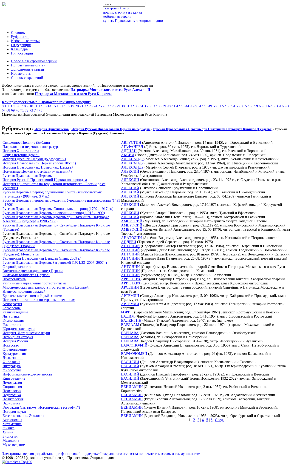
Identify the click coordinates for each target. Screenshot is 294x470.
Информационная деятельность (27, 374)
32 (132, 106)
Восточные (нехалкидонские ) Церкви (33, 271)
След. (219, 420)
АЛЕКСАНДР (132, 159)
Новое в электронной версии (34, 61)
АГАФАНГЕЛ (132, 147)
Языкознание (13, 358)
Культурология (14, 353)
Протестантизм (14, 279)
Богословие (12, 308)
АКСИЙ (127, 155)
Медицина (11, 440)
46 (196, 106)
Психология (12, 391)
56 (242, 106)
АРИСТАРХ (131, 279)
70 (17, 110)
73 (31, 110)
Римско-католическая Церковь (26, 275)
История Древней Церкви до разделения (34, 159)
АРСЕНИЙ (130, 287)
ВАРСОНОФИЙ (134, 345)
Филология (11, 362)
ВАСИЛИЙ (130, 362)
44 (187, 106)
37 (155, 106)
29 (118, 106)
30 (123, 106)
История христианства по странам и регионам (39, 300)
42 (178, 106)
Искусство (11, 345)
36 (150, 106)
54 (233, 106)
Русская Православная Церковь (27, 176)
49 (210, 106)
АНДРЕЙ (128, 242)
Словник (18, 32)
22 (86, 106)
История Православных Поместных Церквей (38, 167)
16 (58, 106)
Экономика (11, 403)
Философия (12, 370)
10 (31, 106)
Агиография (12, 304)
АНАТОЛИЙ (131, 238)
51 (219, 106)
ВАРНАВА (130, 333)
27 (109, 106)
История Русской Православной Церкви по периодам (110, 129)
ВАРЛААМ (130, 325)
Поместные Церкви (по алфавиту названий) (37, 171)
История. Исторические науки (26, 333)
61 (265, 106)
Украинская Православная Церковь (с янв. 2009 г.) (42, 258)
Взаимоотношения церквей (24, 291)
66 (288, 106)
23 (91, 106)
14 (49, 106)
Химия (8, 432)
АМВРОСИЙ (131, 221)
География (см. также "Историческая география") (41, 407)
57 (247, 106)
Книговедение (14, 378)
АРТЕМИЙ (130, 296)
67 (4, 110)
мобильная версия (117, 16)
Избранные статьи (25, 41)
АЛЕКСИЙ (130, 171)
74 (36, 110)
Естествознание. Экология (23, 416)
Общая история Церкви (21, 155)
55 (238, 106)
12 (40, 106)
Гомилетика (12, 325)
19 (72, 106)
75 (40, 110)
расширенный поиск (116, 8)
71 (22, 110)
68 (8, 110)
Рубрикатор (20, 37)
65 (284, 106)
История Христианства (51, 129)
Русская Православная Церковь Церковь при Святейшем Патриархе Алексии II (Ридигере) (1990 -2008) (56, 219)
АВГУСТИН (131, 142)
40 (169, 106)
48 (205, 106)
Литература (12, 366)
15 (54, 106)
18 (68, 106)
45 (192, 106)
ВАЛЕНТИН (131, 320)
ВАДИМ (128, 316)
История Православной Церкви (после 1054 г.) (39, 163)
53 (228, 106)
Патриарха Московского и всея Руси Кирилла (73, 94)
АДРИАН (129, 151)
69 (13, 110)
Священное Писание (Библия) (26, 142)
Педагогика (12, 395)
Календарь (19, 49)
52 (224, 106)
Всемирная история (18, 337)
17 (63, 106)
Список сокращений (27, 78)
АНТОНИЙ (130, 246)
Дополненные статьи (27, 69)
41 (173, 106)
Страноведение (15, 349)
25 (100, 106)
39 (164, 106)
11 (35, 106)
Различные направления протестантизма (34, 283)
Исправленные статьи (28, 65)
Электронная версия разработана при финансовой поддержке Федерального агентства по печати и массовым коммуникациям (101, 454)
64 (279, 106)
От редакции (21, 45)
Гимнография (13, 320)
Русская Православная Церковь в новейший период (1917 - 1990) (54, 213)
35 (146, 106)
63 (274, 106)
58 (251, 106)
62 (270, 106)
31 (127, 106)
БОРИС (127, 312)
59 (256, 106)
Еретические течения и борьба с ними (32, 296)
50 (215, 106)
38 (159, 106)
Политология (13, 399)
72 (26, 110)
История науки (14, 411)
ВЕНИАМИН (132, 387)
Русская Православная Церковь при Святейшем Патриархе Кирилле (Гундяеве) (212, 129)
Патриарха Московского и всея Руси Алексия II (110, 90)
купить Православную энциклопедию (133, 21)
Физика (8, 428)
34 (141, 106)
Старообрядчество (17, 267)
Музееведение (14, 445)
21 (81, 106)
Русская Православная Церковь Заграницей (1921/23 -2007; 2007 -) (55, 262)
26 (104, 106)
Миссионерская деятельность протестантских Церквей (46, 287)
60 (261, 106)
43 (182, 106)
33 (137, 106)
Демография (12, 382)
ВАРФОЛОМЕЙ (134, 353)
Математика (12, 424)
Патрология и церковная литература (31, 147)
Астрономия (12, 420)
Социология (12, 387)
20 (77, 106)
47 (201, 106)
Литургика (11, 316)
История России (15, 341)
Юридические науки (19, 329)
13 (45, 106)
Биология (10, 436)
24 (95, 106)
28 (114, 106)
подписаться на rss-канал (122, 12)
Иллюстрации (22, 53)
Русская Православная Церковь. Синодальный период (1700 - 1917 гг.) (58, 209)
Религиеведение (15, 312)
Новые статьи (22, 73)
